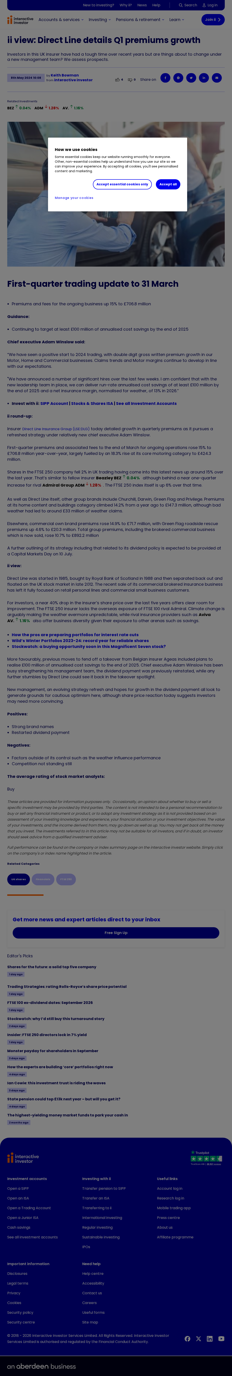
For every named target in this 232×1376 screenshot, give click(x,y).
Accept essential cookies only (122, 184)
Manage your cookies (74, 198)
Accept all (168, 184)
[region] (117, 174)
